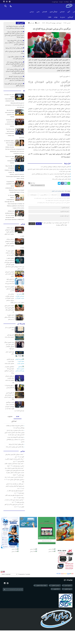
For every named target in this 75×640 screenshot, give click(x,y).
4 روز (14, 461)
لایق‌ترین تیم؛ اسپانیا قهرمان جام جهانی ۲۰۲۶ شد (9, 289)
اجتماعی (62, 12)
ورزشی (23, 224)
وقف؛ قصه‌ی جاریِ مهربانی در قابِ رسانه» (61, 179)
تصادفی (13, 421)
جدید (17, 416)
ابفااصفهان (56, 589)
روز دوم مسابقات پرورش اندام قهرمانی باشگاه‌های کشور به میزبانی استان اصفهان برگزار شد (15, 64)
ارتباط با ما (66, 2)
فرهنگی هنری (53, 12)
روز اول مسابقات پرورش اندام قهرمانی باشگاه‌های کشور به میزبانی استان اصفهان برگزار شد (15, 71)
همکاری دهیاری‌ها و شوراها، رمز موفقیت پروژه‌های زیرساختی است (55, 166)
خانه (71, 2)
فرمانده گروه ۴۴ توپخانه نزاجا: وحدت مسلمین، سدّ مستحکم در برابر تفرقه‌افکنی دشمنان (51, 174)
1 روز (16, 457)
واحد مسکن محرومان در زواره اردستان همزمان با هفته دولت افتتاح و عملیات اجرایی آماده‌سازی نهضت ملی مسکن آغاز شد (14, 34)
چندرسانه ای (21, 324)
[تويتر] (59, 183)
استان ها (62, 17)
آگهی (68, 12)
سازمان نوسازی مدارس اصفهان (58, 191)
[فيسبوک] (62, 183)
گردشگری (70, 17)
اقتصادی (44, 12)
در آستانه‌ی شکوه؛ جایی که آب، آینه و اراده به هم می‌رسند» (9, 281)
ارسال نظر (39, 224)
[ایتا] (7, 2)
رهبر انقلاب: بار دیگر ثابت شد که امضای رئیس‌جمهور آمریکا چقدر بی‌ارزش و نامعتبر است (15, 486)
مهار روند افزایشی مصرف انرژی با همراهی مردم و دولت (9, 361)
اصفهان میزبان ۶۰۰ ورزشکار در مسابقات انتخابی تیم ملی (10, 253)
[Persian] (2, 571)
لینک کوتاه (32, 183)
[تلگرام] (65, 183)
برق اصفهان (68, 589)
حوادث (56, 17)
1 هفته (9, 466)
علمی (38, 12)
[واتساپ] (68, 183)
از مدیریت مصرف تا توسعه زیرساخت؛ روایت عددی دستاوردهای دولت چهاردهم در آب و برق (14, 78)
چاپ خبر (32, 23)
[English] (4, 571)
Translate (27, 574)
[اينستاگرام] (4, 2)
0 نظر (38, 23)
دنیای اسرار (68, 585)
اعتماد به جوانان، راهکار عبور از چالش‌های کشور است (16, 57)
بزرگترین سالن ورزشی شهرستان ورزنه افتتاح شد (52, 28)
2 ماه (15, 507)
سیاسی (32, 12)
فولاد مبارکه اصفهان (41, 585)
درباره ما (61, 2)
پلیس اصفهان (55, 585)
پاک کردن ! (31, 224)
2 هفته (14, 475)
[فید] (10, 2)
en (24, 91)
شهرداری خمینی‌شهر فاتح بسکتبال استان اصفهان (9, 274)
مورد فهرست (55, 2)
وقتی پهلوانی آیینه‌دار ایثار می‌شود (62, 176)
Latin (49, 17)
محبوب (10, 416)
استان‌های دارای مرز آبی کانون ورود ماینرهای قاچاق (14, 85)
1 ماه (18, 488)
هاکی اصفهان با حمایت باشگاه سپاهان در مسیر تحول (9, 317)
